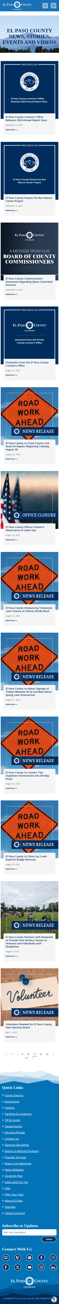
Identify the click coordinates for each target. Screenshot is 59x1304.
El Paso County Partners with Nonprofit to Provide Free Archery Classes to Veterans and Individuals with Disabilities (29, 941)
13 (47, 1054)
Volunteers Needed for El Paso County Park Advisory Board (29, 1026)
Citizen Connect (15, 1213)
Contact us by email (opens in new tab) (30, 1259)
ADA (7, 1188)
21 (26, 1058)
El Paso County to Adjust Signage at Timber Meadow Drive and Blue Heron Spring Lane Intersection (29, 692)
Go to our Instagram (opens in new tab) (42, 1269)
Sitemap (10, 1207)
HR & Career (13, 1120)
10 (28, 1054)
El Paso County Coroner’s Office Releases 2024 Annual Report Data (26, 118)
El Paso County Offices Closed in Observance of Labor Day (25, 528)
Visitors (10, 1108)
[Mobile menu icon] (53, 5)
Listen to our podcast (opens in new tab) (42, 1259)
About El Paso (14, 1200)
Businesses (12, 1101)
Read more (10, 130)
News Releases (14, 1169)
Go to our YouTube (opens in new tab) (30, 1269)
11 (34, 1054)
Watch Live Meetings (18, 1163)
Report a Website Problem (22, 1151)
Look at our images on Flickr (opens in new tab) (54, 1259)
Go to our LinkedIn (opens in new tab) (54, 1269)
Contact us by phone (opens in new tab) (18, 1259)
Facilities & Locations (18, 1114)
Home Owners (14, 1095)
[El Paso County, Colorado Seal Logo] (29, 1282)
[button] (45, 6)
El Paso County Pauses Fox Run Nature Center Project (29, 199)
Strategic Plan (14, 1176)
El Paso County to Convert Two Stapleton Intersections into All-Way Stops (27, 775)
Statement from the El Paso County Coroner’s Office (27, 364)
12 (41, 1054)
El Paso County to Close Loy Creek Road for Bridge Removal (26, 858)
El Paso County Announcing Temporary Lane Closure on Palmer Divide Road (29, 609)
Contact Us (12, 1139)
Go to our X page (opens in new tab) (18, 1269)
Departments (13, 1126)
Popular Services (15, 1157)
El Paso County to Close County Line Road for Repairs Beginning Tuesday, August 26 (28, 446)
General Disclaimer (17, 1145)
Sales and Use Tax (16, 1182)
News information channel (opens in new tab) (7, 1259)
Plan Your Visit (14, 1194)
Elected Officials (15, 1132)
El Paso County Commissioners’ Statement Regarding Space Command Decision (29, 282)
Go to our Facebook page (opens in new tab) (6, 1269)
